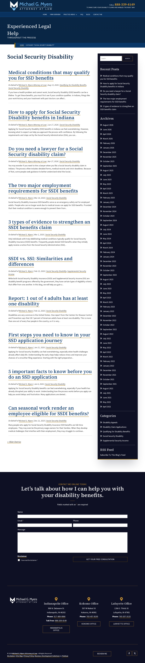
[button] (142, 646)
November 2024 (109, 211)
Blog (88, 15)
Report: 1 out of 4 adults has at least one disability (48, 301)
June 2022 (107, 343)
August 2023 (108, 279)
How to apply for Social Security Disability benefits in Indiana (44, 115)
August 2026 (108, 125)
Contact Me (97, 15)
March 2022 (108, 356)
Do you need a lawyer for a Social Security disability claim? (45, 152)
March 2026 (108, 138)
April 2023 (107, 297)
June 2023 (107, 288)
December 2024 (109, 206)
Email (21, 520)
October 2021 (108, 379)
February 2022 (109, 361)
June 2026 (107, 129)
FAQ (81, 15)
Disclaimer (22, 556)
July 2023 (107, 284)
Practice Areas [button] (69, 15)
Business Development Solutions (47, 656)
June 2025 (107, 179)
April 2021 (107, 406)
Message (21, 529)
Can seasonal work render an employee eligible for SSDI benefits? (48, 411)
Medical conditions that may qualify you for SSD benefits (49, 75)
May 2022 (107, 347)
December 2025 (109, 152)
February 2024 (109, 252)
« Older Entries (14, 441)
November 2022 (109, 320)
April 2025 (107, 188)
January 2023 (108, 311)
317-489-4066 (59, 616)
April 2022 (107, 352)
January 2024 (108, 256)
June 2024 (107, 234)
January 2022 (108, 365)
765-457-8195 (92, 616)
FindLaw (65, 656)
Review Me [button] (102, 653)
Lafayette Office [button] (121, 623)
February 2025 (109, 197)
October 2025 (108, 161)
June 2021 (107, 397)
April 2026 (107, 134)
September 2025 (110, 166)
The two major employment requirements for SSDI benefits (43, 188)
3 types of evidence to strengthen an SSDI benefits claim (49, 225)
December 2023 (109, 261)
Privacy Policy (29, 656)
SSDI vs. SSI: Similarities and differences (40, 261)
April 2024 (107, 243)
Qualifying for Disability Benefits (73, 85)
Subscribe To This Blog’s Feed (112, 455)
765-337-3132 (125, 616)
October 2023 (108, 270)
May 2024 (107, 238)
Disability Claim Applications (114, 427)
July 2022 (107, 338)
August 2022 (108, 334)
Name (20, 512)
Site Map (19, 656)
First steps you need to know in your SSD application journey (49, 338)
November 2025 (109, 156)
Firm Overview (55, 15)
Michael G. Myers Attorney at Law (33, 85)
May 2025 (107, 184)
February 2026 (109, 143)
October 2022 (108, 325)
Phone (76, 520)
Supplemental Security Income (115, 440)
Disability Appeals (110, 422)
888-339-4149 (125, 4)
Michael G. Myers (26, 198)
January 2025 (108, 202)
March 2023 (108, 302)
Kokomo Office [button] (88, 623)
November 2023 (109, 265)
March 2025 (108, 193)
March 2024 (108, 247)
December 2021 (109, 370)
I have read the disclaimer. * (29, 560)
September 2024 (110, 220)
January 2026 (108, 147)
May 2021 (107, 402)
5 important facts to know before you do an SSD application (50, 374)
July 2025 (107, 175)
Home (45, 15)
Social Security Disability (18, 88)
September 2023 (110, 275)
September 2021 (110, 384)
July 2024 (107, 229)
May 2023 (107, 293)
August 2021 (108, 388)
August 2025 (108, 170)
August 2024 (108, 225)
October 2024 (108, 216)
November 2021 (109, 375)
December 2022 (109, 315)
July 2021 (107, 393)
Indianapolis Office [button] (56, 629)
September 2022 (110, 329)
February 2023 (109, 306)
